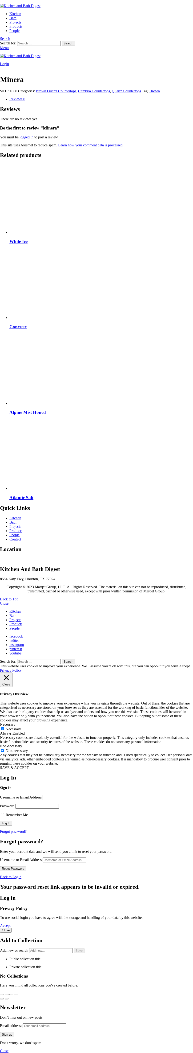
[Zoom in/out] (2, 994)
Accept (5, 926)
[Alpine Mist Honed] (101, 369)
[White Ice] (101, 199)
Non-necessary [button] (11, 746)
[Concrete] (101, 284)
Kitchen (15, 14)
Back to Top (9, 599)
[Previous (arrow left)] (2, 998)
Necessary (13, 729)
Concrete (18, 326)
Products (15, 26)
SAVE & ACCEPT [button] (14, 768)
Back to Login (10, 877)
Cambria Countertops (94, 91)
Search (68, 43)
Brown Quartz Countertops (56, 91)
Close (4, 603)
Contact (15, 539)
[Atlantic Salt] (101, 455)
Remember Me (16, 815)
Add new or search (14, 950)
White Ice (18, 241)
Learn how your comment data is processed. (91, 145)
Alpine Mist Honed (27, 412)
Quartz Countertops (126, 91)
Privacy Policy (11, 670)
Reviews (17, 99)
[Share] (11, 994)
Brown (154, 91)
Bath (12, 18)
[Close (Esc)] (16, 994)
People (14, 31)
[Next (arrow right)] (6, 998)
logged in (26, 137)
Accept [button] (184, 666)
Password (7, 806)
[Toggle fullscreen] (6, 994)
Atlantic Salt (21, 497)
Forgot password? (13, 832)
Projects (15, 22)
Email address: (11, 1026)
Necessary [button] (7, 724)
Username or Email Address (21, 797)
